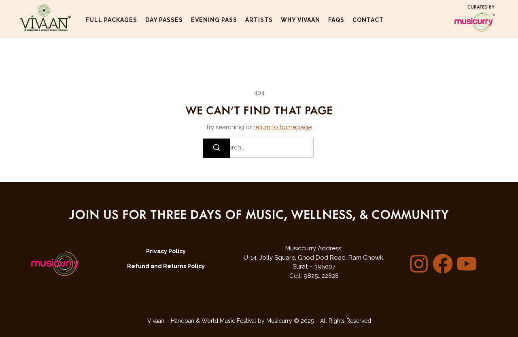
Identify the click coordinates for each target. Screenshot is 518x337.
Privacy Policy (166, 251)
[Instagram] (419, 264)
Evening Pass (214, 20)
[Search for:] (259, 148)
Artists (259, 20)
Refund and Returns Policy (166, 266)
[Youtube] (466, 264)
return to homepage (282, 127)
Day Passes (164, 20)
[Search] (216, 148)
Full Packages (111, 20)
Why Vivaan (300, 20)
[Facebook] (443, 264)
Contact (368, 20)
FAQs (336, 20)
